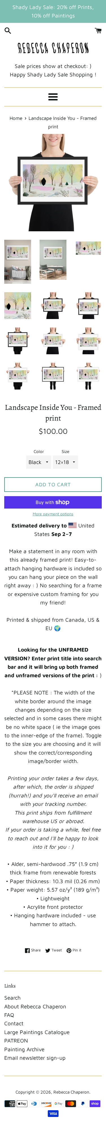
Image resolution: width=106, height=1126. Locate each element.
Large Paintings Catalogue (37, 1032)
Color (39, 451)
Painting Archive (24, 1049)
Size (65, 451)
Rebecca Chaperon (71, 1091)
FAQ (9, 1015)
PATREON (16, 1040)
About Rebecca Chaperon (35, 1006)
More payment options (53, 513)
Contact (13, 1023)
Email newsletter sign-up (35, 1058)
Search (12, 998)
